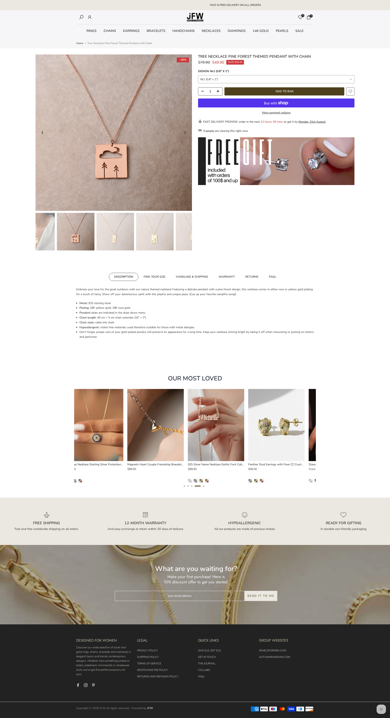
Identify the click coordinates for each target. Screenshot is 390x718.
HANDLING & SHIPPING (192, 277)
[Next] (185, 133)
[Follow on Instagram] (86, 685)
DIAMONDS (237, 31)
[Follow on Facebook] (78, 685)
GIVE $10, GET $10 (209, 650)
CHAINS (110, 31)
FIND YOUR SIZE (154, 277)
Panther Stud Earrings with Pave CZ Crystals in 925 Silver (115, 464)
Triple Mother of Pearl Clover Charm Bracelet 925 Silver (234, 464)
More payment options (276, 113)
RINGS (91, 31)
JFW (150, 708)
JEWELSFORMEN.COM (272, 650)
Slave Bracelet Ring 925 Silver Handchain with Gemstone (175, 464)
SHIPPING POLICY (148, 657)
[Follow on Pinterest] (93, 685)
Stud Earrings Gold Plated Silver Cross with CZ (290, 464)
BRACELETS (156, 31)
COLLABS (204, 670)
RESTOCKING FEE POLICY (152, 670)
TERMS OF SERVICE (149, 663)
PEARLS (282, 31)
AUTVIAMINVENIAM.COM (274, 657)
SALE (299, 31)
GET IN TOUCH (207, 657)
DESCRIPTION (123, 277)
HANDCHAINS (183, 31)
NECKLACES (211, 31)
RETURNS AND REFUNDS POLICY (157, 676)
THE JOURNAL (207, 663)
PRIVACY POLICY (147, 650)
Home (79, 43)
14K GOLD (261, 31)
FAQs (272, 277)
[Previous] (43, 133)
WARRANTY (227, 277)
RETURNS (251, 277)
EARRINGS (131, 31)
